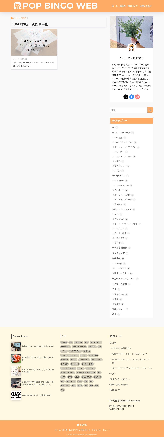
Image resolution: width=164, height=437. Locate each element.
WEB (86, 342)
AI (114, 127)
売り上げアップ (87, 377)
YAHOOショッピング (125, 142)
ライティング (120, 253)
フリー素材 (121, 152)
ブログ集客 (121, 229)
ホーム (115, 6)
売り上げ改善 (122, 233)
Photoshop (121, 181)
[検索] (150, 110)
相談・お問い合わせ (119, 385)
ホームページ (75, 364)
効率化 (70, 377)
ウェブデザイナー (75, 351)
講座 (96, 385)
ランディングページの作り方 (85, 372)
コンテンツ (87, 351)
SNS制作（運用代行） (122, 348)
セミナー (84, 355)
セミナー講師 (93, 355)
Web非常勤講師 (121, 248)
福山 (73, 385)
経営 (116, 314)
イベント (64, 351)
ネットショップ (84, 359)
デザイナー (64, 359)
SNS (118, 214)
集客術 (119, 243)
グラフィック (122, 268)
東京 (91, 381)
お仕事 (123, 6)
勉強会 (77, 377)
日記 (116, 289)
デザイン (73, 359)
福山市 (119, 304)
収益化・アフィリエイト (125, 279)
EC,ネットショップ (122, 132)
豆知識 (119, 171)
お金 (99, 346)
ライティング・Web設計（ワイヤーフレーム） (132, 368)
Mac (70, 342)
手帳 (118, 299)
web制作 (120, 264)
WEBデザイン (120, 176)
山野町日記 (121, 294)
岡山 (62, 381)
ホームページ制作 (87, 364)
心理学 (80, 381)
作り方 (63, 377)
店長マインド (70, 381)
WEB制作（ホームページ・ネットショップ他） (130, 361)
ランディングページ (125, 200)
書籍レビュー (120, 309)
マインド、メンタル (125, 157)
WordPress (121, 190)
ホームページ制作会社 (68, 368)
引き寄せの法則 (121, 284)
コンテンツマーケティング (127, 224)
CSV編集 (120, 138)
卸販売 (119, 161)
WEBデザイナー (123, 185)
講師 (91, 385)
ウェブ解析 (121, 219)
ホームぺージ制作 (124, 195)
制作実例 (118, 258)
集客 (62, 390)
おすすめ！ (92, 346)
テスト (113, 374)
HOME (83, 425)
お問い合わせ (146, 6)
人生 (99, 372)
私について (133, 6)
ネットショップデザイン (127, 147)
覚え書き (120, 204)
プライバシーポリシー (120, 379)
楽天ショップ (122, 166)
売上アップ (97, 377)
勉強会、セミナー (122, 273)
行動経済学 (121, 238)
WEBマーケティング (123, 209)
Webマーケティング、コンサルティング (129, 354)
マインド (81, 368)
